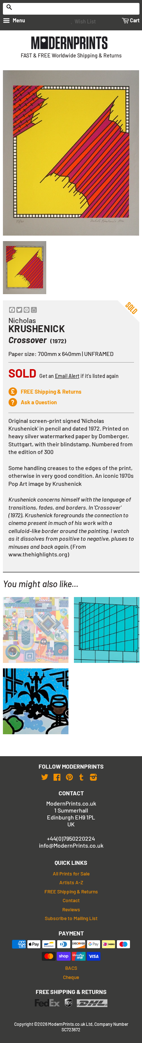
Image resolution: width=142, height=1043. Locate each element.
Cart (134, 20)
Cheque (71, 977)
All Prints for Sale (71, 873)
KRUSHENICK (36, 328)
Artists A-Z (71, 882)
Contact (71, 900)
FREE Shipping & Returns (51, 391)
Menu (18, 20)
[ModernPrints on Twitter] (44, 777)
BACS (71, 968)
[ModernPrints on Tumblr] (81, 777)
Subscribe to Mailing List (71, 918)
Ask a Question (39, 402)
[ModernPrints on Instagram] (93, 777)
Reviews (71, 909)
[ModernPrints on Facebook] (57, 777)
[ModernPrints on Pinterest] (69, 777)
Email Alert (67, 376)
